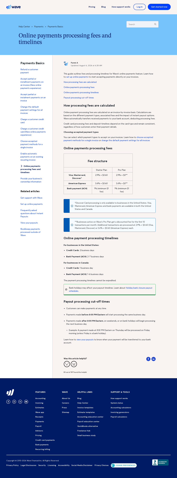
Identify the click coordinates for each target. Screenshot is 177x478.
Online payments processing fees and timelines (30, 169)
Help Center (24, 26)
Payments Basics (55, 26)
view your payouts (85, 339)
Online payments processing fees (79, 87)
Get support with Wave (31, 197)
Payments (38, 26)
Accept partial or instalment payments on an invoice (33, 97)
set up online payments (77, 76)
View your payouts (29, 222)
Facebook (148, 359)
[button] (67, 364)
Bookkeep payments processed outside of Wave (30, 232)
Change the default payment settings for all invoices (31, 110)
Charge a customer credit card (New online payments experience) (33, 131)
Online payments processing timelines (81, 92)
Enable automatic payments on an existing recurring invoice (31, 156)
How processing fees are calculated (80, 82)
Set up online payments (31, 204)
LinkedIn (153, 359)
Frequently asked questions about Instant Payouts (31, 213)
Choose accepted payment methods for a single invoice (31, 144)
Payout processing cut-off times (79, 97)
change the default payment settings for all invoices (125, 140)
